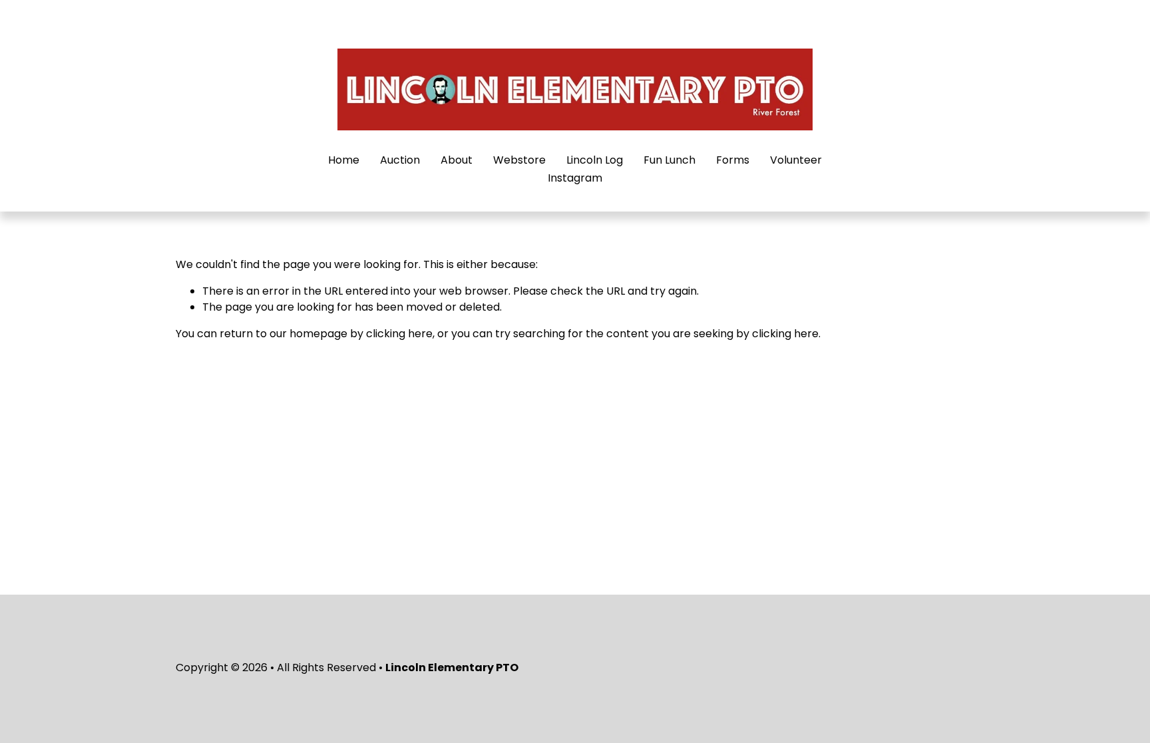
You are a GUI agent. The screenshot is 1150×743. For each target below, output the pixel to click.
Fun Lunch (669, 160)
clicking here (399, 333)
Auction (400, 160)
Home (343, 160)
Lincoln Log (594, 160)
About (457, 160)
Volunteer (796, 160)
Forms (732, 160)
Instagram (575, 178)
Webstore (519, 160)
